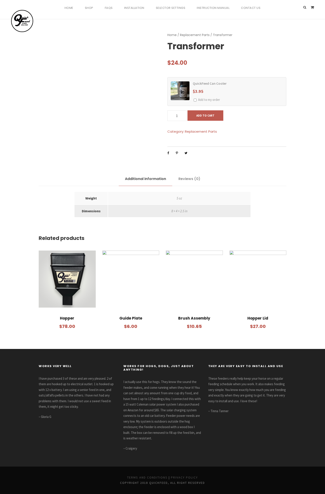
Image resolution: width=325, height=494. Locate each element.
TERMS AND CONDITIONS (147, 477)
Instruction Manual (213, 8)
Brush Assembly (194, 318)
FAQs (109, 8)
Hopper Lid (257, 318)
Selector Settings (170, 8)
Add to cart (205, 115)
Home (69, 8)
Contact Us (250, 8)
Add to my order (209, 100)
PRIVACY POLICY (184, 477)
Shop (89, 8)
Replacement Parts (195, 35)
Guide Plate (130, 318)
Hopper (67, 318)
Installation (134, 8)
